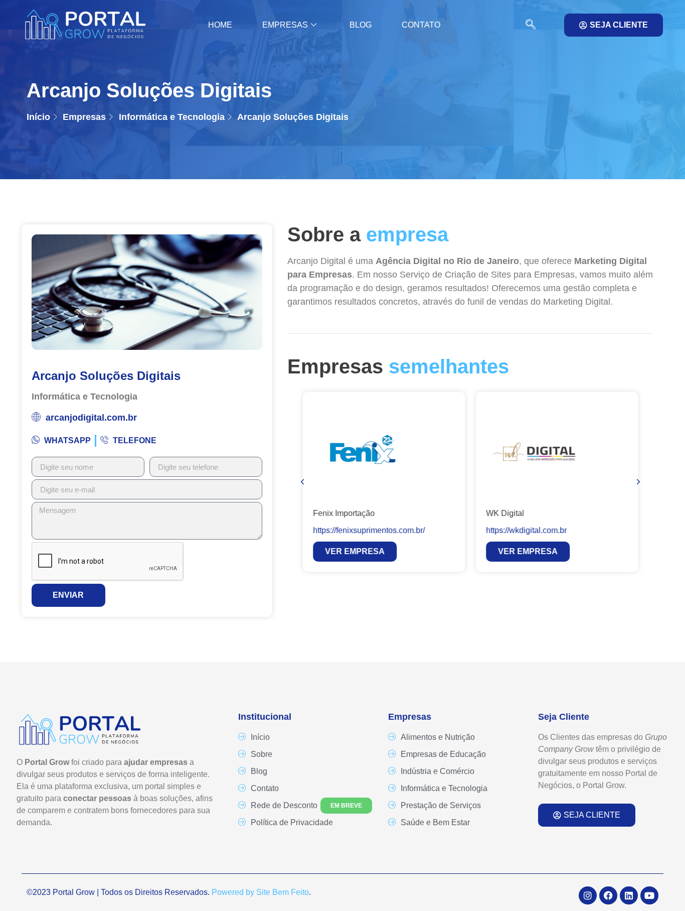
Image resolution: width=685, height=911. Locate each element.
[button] (526, 25)
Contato (421, 25)
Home (220, 25)
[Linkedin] (629, 895)
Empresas (285, 25)
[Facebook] (608, 895)
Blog (361, 25)
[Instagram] (588, 895)
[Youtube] (649, 895)
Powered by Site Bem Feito (260, 892)
